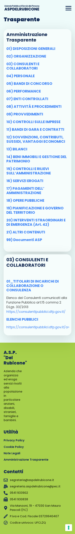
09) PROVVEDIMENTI (24, 114)
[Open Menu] (68, 8)
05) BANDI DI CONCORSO (29, 83)
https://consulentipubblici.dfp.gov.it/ (36, 311)
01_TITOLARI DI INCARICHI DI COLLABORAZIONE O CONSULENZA (32, 286)
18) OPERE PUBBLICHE (25, 200)
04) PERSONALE (20, 75)
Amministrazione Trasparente (26, 460)
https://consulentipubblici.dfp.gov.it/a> (38, 327)
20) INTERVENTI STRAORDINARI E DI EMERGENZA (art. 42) (36, 222)
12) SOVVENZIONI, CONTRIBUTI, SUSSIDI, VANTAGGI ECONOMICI (35, 139)
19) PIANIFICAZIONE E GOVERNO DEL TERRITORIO (35, 210)
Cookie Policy (14, 447)
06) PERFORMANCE (23, 91)
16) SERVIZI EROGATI (24, 180)
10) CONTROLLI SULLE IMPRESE (33, 121)
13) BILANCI (16, 149)
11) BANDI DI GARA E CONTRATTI (35, 129)
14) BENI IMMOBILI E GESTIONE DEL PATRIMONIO (36, 159)
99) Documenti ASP (24, 239)
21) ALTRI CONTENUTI (25, 232)
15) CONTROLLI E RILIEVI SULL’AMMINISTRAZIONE (28, 171)
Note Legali (12, 453)
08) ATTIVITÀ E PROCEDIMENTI (34, 106)
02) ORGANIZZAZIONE (26, 56)
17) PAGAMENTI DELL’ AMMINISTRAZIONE (25, 190)
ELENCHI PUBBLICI (22, 319)
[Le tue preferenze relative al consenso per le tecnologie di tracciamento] (68, 527)
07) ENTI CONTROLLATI (27, 98)
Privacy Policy (14, 440)
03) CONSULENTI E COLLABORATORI (22, 66)
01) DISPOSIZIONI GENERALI (30, 48)
